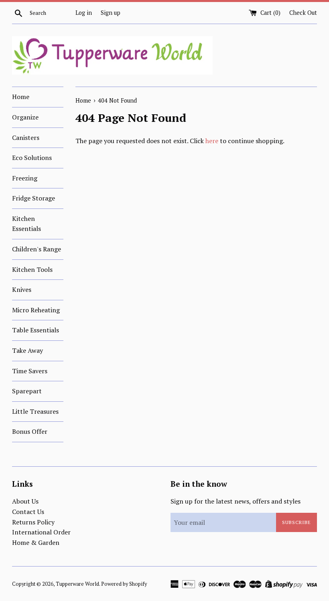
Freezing (24, 178)
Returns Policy (33, 522)
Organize (25, 117)
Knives (21, 289)
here (211, 140)
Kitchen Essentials (26, 223)
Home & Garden (35, 542)
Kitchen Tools (32, 269)
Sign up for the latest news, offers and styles (236, 501)
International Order (41, 532)
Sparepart (27, 391)
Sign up (110, 12)
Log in (83, 12)
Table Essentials (35, 330)
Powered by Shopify (124, 584)
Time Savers (29, 370)
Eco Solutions (32, 157)
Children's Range (36, 249)
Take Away (27, 350)
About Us (25, 501)
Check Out (303, 12)
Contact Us (28, 511)
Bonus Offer (29, 431)
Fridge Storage (33, 198)
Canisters (25, 137)
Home (20, 96)
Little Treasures (35, 411)
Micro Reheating (36, 310)
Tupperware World (77, 584)
